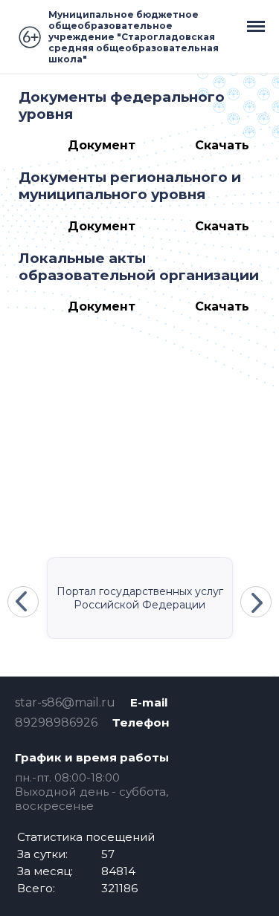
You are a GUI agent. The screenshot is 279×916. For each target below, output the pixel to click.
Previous (23, 601)
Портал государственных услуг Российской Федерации (140, 598)
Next (256, 601)
